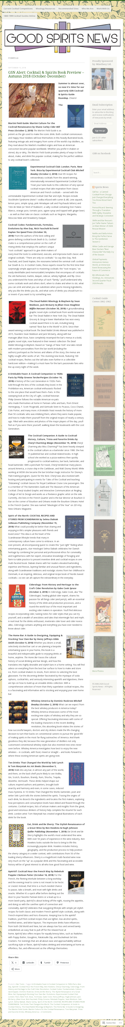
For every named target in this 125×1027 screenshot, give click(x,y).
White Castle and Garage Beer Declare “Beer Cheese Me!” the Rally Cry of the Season (103, 250)
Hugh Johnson (71, 997)
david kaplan (13, 992)
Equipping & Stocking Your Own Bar (31, 994)
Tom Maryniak (71, 1009)
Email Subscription (102, 105)
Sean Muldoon (71, 999)
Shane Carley (31, 1002)
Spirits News (102, 187)
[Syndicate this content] (93, 187)
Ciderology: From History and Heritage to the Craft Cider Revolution (46, 988)
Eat (14, 994)
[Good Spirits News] (62, 37)
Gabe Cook (47, 997)
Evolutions (51, 994)
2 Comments (46, 1012)
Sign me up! (100, 130)
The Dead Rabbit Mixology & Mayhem (37, 1007)
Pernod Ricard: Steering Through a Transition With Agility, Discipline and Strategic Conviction (102, 211)
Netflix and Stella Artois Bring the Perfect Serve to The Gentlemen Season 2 (102, 237)
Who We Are (87, 8)
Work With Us (103, 8)
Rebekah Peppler (57, 999)
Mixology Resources (45, 8)
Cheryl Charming (63, 987)
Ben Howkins (49, 987)
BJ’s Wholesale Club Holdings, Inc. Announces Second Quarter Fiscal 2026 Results (103, 279)
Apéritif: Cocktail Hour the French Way (27, 987)
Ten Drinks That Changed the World (34, 1004)
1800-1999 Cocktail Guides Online (19, 15)
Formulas (38, 997)
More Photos (98, 671)
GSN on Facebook (101, 153)
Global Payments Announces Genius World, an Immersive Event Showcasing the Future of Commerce (101, 265)
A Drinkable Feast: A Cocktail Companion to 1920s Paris (54, 984)
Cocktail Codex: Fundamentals (62, 989)
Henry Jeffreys (58, 997)
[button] (31, 100)
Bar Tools (20, 984)
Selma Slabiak (19, 1002)
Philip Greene (44, 999)
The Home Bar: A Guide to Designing (68, 1007)
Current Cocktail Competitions (18, 8)
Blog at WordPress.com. (62, 1023)
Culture (78, 989)
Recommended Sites (69, 8)
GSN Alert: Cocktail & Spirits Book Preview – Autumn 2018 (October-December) (46, 74)
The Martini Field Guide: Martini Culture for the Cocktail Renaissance (36, 1009)
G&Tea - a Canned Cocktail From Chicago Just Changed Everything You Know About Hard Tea (102, 197)
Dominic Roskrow (26, 992)
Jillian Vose (20, 999)
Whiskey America (32, 1012)
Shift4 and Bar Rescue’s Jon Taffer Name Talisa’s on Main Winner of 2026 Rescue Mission (102, 224)
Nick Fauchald (31, 999)
